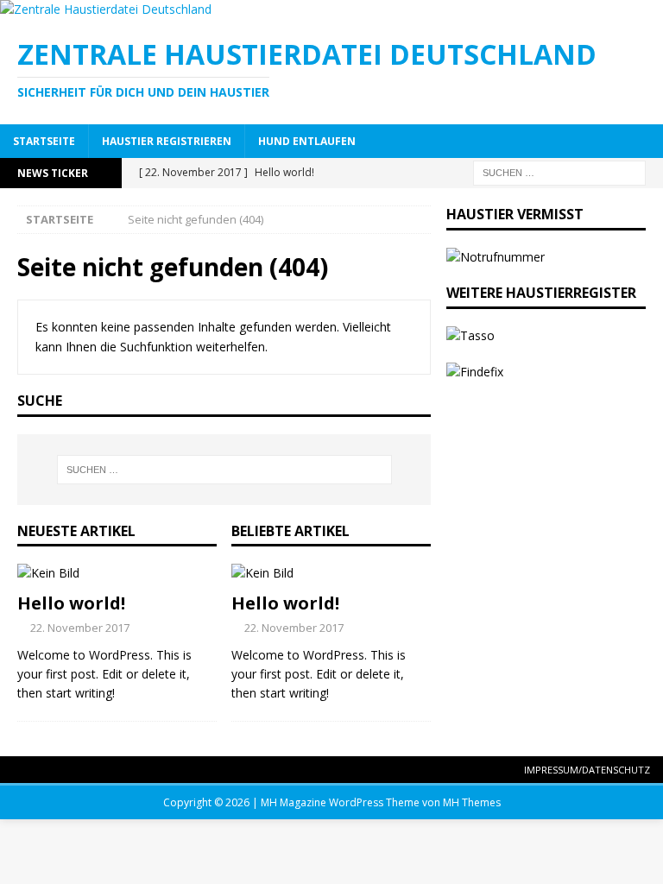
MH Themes (472, 802)
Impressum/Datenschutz (587, 769)
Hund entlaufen (307, 141)
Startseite (44, 141)
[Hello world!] (117, 573)
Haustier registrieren (166, 141)
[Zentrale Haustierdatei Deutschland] (106, 9)
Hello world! (71, 603)
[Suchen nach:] (559, 171)
